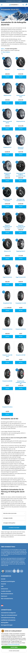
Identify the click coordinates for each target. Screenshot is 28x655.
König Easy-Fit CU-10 (20, 121)
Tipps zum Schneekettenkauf (9, 615)
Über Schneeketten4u (7, 598)
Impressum (4, 596)
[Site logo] (14, 4)
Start (2, 48)
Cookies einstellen (6, 591)
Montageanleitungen (7, 625)
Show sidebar (6, 52)
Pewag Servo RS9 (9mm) (21, 329)
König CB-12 (7, 69)
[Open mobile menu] (1, 4)
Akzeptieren (14, 647)
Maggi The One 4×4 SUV (21, 277)
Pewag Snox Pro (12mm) (7, 406)
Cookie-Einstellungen (14, 650)
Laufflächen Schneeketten (8, 620)
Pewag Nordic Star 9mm (7, 329)
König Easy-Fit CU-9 (7, 147)
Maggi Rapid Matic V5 (20, 251)
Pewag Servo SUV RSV (20, 355)
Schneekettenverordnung (8, 617)
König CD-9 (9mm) (7, 95)
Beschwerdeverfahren (7, 593)
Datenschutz (4, 589)
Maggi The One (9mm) (7, 277)
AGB (2, 586)
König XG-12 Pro (7, 251)
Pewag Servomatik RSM (7, 381)
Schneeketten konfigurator (8, 612)
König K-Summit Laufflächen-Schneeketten (7, 175)
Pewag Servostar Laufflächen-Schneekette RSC (21, 382)
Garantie (3, 584)
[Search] (23, 4)
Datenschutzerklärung (13, 644)
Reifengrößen (4, 622)
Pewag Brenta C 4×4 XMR (21, 303)
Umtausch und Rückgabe (8, 581)
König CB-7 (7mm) (20, 69)
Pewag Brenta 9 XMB (7, 303)
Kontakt (3, 579)
